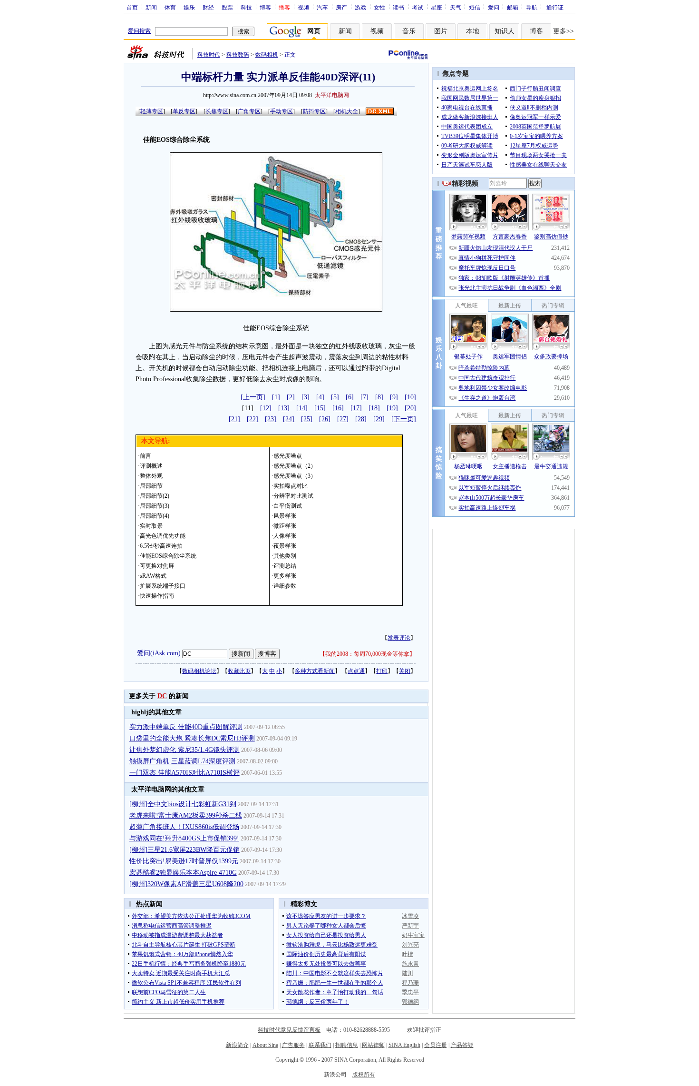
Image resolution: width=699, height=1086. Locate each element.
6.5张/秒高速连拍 (161, 546)
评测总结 (284, 566)
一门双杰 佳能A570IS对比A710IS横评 (184, 772)
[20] (410, 408)
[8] (379, 397)
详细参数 (284, 585)
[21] (234, 419)
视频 (303, 7)
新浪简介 (237, 1045)
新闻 (151, 7)
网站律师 (373, 1045)
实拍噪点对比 (290, 486)
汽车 (322, 7)
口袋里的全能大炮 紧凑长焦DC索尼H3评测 (192, 738)
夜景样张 (284, 546)
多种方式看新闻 (315, 671)
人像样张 (284, 536)
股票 (227, 7)
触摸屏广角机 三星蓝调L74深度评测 (182, 761)
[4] (320, 397)
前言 (145, 456)
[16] (338, 408)
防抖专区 (314, 111)
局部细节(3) (154, 506)
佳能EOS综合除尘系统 (168, 556)
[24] (288, 419)
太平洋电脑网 (332, 95)
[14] (302, 408)
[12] (266, 408)
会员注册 (435, 1045)
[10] (410, 397)
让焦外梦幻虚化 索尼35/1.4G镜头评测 (184, 749)
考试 (417, 7)
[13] (284, 408)
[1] (276, 397)
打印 (382, 671)
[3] (305, 397)
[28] (361, 419)
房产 (341, 7)
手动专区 (281, 111)
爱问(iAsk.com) (159, 653)
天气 (455, 7)
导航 (531, 7)
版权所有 (363, 1074)
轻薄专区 (151, 111)
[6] (350, 397)
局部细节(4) (154, 516)
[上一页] (253, 397)
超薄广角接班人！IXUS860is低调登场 (184, 826)
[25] (306, 419)
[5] (335, 397)
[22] (252, 419)
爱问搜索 (139, 31)
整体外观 (151, 476)
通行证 (554, 7)
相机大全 (346, 111)
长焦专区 (216, 111)
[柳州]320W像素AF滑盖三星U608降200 (186, 884)
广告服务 (293, 1045)
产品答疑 (462, 1045)
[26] (324, 419)
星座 (436, 7)
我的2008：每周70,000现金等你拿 (367, 654)
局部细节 (151, 486)
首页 (132, 7)
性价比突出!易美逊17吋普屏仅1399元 (183, 861)
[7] (364, 397)
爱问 (493, 7)
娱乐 (189, 7)
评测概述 (151, 466)
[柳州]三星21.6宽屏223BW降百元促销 (184, 849)
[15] (320, 408)
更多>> (563, 31)
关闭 (404, 671)
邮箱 (512, 7)
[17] (356, 408)
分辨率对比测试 (293, 496)
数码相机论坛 (199, 671)
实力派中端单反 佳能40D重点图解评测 (186, 727)
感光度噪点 (287, 456)
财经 (208, 7)
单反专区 (184, 111)
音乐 (409, 31)
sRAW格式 (153, 576)
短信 (474, 7)
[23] (270, 419)
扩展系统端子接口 (162, 585)
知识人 (505, 31)
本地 (472, 31)
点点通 (356, 671)
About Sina (265, 1045)
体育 (170, 7)
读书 (398, 7)
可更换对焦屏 (157, 566)
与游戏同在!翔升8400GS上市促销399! (184, 838)
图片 (440, 31)
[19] (392, 408)
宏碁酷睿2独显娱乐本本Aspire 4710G (183, 872)
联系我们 (320, 1045)
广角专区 (249, 111)
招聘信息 (346, 1045)
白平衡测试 (287, 506)
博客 (265, 7)
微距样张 (284, 526)
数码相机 (266, 54)
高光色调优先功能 (162, 536)
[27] (343, 419)
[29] (379, 419)
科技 (246, 7)
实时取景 (151, 526)
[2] (291, 397)
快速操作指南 (157, 595)
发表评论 (399, 637)
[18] (374, 408)
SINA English (404, 1045)
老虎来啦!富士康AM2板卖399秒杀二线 (185, 815)
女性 (379, 7)
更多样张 (284, 576)
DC (162, 696)
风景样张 (284, 516)
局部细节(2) (154, 496)
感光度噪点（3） (294, 476)
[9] (394, 397)
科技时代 (208, 54)
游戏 (360, 7)
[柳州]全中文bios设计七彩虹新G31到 (182, 804)
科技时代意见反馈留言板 (289, 1030)
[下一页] (403, 419)
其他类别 (284, 556)
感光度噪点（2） (294, 466)
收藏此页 (239, 671)
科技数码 (237, 54)
